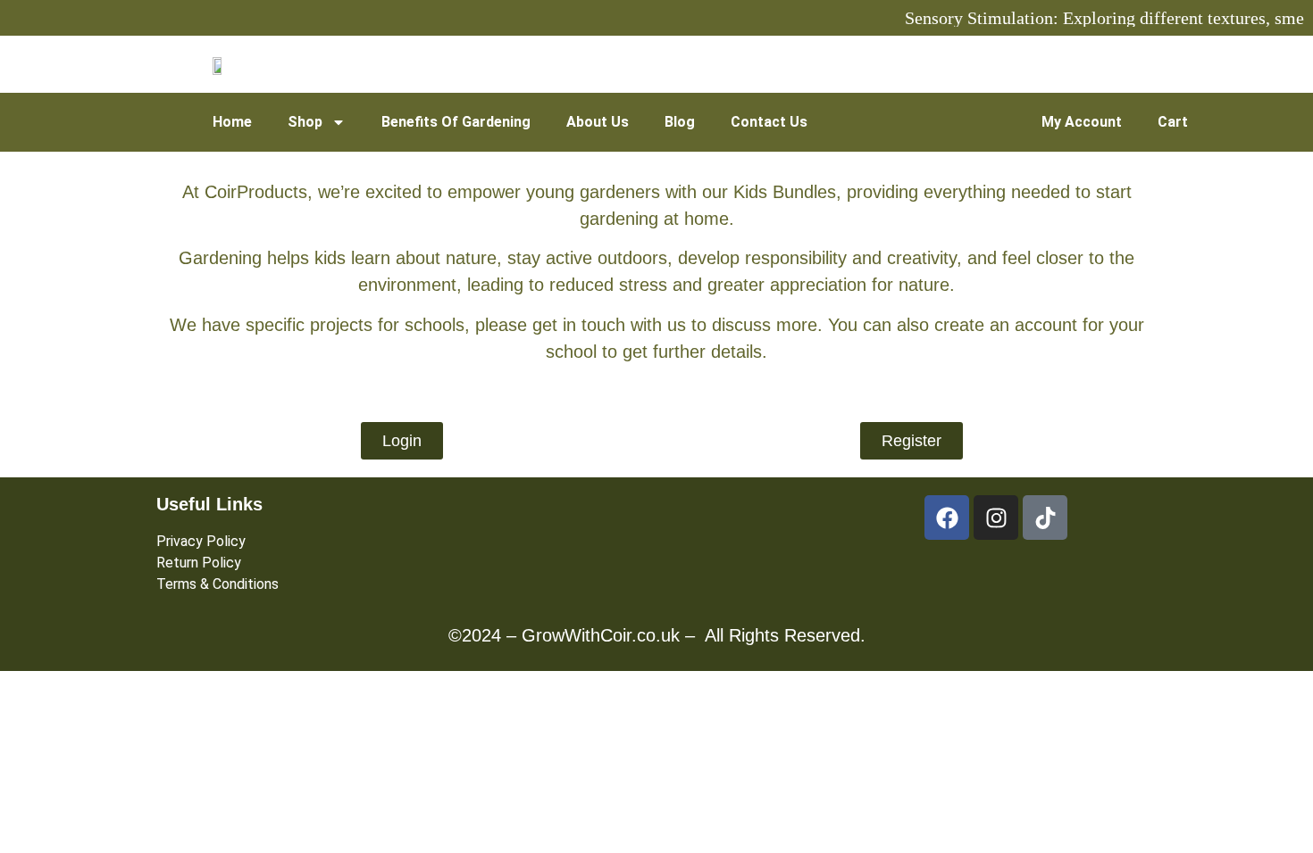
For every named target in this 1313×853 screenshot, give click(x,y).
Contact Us (769, 121)
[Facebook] (946, 517)
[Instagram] (996, 517)
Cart (1173, 121)
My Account (1081, 121)
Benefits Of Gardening (456, 121)
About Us (597, 121)
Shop (305, 121)
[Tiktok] (1045, 517)
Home (232, 121)
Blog (680, 121)
